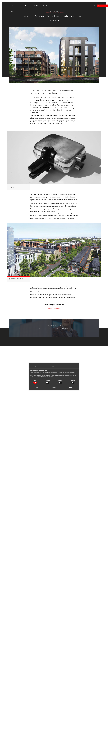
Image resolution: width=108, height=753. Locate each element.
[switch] (47, 383)
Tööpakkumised (45, 492)
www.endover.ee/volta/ (54, 308)
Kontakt (45, 5)
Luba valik (54, 387)
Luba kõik (70, 387)
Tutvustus (44, 488)
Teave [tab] (71, 366)
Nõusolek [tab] (37, 366)
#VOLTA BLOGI (53, 12)
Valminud (31, 488)
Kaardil (31, 490)
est (94, 5)
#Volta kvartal (61, 12)
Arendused (14, 5)
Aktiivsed (31, 484)
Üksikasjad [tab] (54, 366)
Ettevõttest (39, 5)
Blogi (26, 5)
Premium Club (32, 5)
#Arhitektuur (46, 12)
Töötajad (44, 490)
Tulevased (31, 486)
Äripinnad (21, 5)
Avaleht (9, 5)
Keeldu (37, 387)
